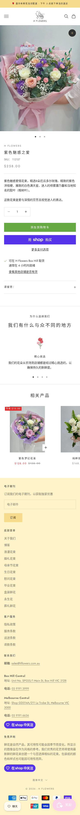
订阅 (13, 517)
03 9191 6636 (20, 715)
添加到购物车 (40, 227)
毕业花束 (10, 585)
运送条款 (10, 638)
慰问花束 (10, 579)
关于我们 (10, 538)
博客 (7, 545)
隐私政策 (10, 624)
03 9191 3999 (20, 688)
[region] (40, 353)
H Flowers (13, 146)
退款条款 (10, 644)
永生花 (8, 599)
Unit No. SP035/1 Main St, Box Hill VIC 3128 (38, 681)
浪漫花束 (10, 552)
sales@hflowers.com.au (25, 663)
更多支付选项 (40, 249)
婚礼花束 (10, 559)
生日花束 (10, 572)
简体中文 (38, 780)
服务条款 (10, 631)
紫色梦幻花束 (27, 458)
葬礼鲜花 (10, 606)
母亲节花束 (11, 565)
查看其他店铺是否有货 (23, 272)
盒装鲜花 (10, 592)
